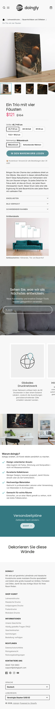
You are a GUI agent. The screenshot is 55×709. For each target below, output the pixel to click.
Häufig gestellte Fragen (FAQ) (17, 626)
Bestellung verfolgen (14, 637)
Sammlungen (10, 634)
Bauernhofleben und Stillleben (33, 20)
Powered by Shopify (28, 703)
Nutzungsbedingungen (15, 655)
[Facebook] (6, 673)
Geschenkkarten (12, 630)
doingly (16, 703)
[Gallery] (27, 61)
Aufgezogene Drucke (14, 605)
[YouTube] (18, 673)
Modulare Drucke (12, 613)
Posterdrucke (11, 609)
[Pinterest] (10, 673)
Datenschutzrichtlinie (14, 648)
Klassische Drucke (13, 602)
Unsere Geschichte (13, 623)
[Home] (4, 20)
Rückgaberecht (11, 651)
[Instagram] (14, 673)
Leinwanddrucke (13, 20)
